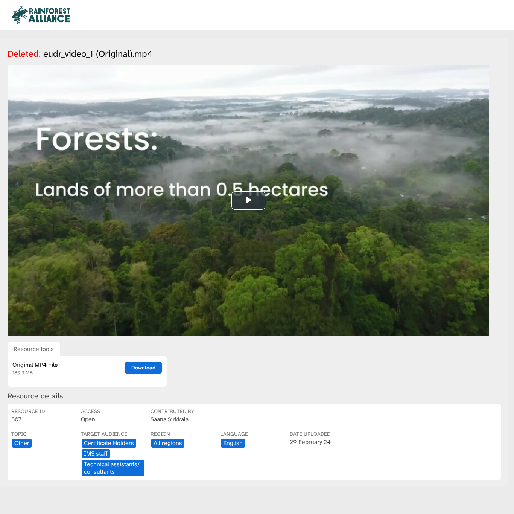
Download (143, 367)
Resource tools (34, 349)
